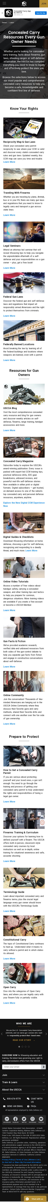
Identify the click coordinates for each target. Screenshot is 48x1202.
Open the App (40, 13)
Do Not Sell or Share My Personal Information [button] (21, 1162)
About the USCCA (12, 1089)
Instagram (32, 1122)
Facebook (16, 1122)
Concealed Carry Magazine (18, 461)
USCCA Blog (10, 408)
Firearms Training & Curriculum (20, 832)
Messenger (7, 1122)
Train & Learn (9, 1082)
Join (4, 1075)
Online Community (13, 695)
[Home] (24, 3)
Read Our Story (22, 1040)
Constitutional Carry (14, 939)
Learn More (9, 162)
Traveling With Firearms (16, 192)
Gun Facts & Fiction (14, 641)
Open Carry (9, 987)
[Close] (2, 13)
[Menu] (4, 3)
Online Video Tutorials (15, 581)
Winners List (34, 1159)
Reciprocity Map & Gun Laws (19, 141)
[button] (35, 1199)
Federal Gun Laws (13, 296)
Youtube (41, 1122)
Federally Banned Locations (18, 344)
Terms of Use (21, 1159)
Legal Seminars (12, 245)
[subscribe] (43, 1067)
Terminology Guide (13, 892)
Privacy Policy (8, 1159)
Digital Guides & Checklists (18, 537)
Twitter (24, 1122)
